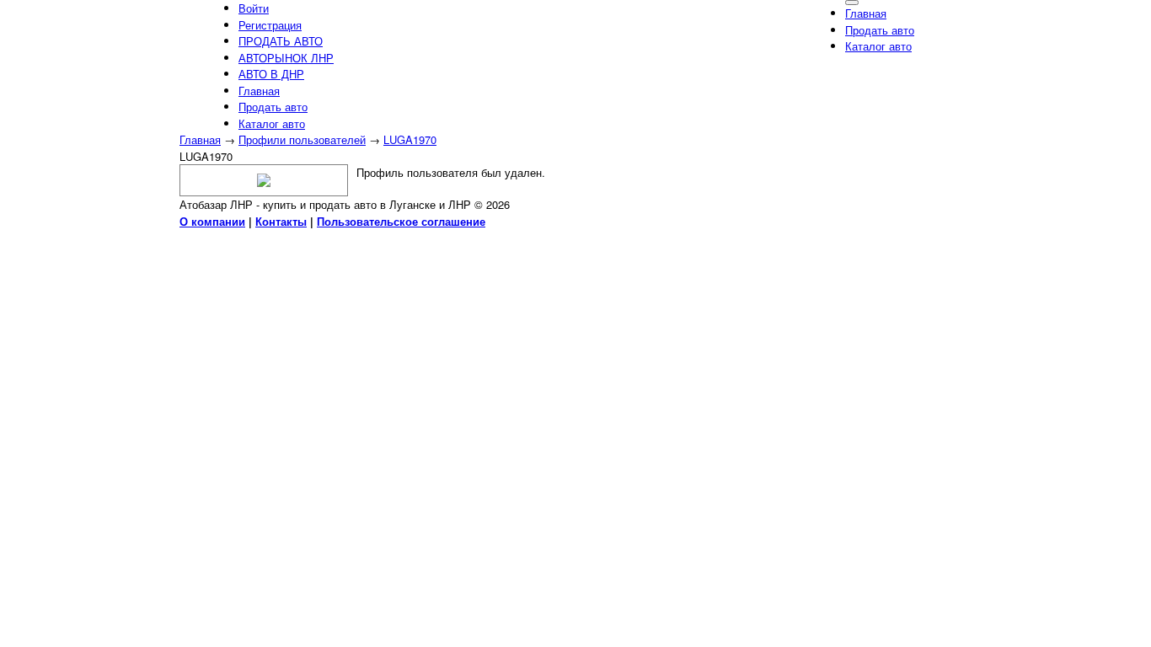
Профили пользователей (302, 139)
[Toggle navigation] (852, 2)
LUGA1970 (409, 139)
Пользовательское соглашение (401, 221)
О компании (212, 221)
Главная (200, 139)
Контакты (281, 221)
